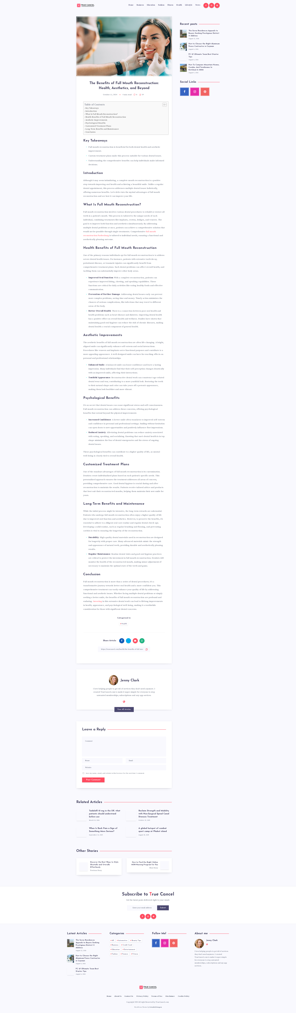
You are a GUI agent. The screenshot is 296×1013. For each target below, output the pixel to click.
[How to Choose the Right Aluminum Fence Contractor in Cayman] (183, 46)
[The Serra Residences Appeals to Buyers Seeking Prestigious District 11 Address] (183, 33)
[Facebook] (205, 5)
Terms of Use (156, 996)
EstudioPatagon (156, 1007)
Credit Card (127, 945)
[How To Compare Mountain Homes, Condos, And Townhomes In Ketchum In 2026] (183, 67)
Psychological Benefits (96, 123)
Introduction (91, 111)
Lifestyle (188, 5)
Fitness (170, 5)
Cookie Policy (183, 996)
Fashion (161, 5)
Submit (163, 908)
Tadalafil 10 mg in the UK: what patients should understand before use (104, 814)
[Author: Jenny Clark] (113, 679)
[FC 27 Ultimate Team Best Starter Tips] (183, 57)
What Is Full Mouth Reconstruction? (102, 114)
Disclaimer (170, 996)
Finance (125, 954)
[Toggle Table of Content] (163, 105)
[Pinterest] (217, 5)
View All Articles (124, 709)
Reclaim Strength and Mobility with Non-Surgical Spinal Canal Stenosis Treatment (154, 814)
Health (179, 5)
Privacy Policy (142, 996)
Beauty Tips (136, 940)
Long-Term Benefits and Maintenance (102, 129)
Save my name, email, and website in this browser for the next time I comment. (115, 773)
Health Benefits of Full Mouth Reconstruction (106, 117)
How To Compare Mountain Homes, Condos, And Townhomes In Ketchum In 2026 (204, 67)
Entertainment (129, 949)
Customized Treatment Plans (98, 126)
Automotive (122, 940)
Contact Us (128, 996)
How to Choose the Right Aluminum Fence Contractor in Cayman (88, 958)
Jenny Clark (129, 680)
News (197, 5)
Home (130, 5)
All (113, 940)
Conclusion (91, 132)
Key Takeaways (92, 108)
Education (151, 5)
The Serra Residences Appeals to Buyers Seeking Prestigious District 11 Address (204, 33)
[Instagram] (211, 5)
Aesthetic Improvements (96, 120)
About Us (118, 996)
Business (140, 5)
